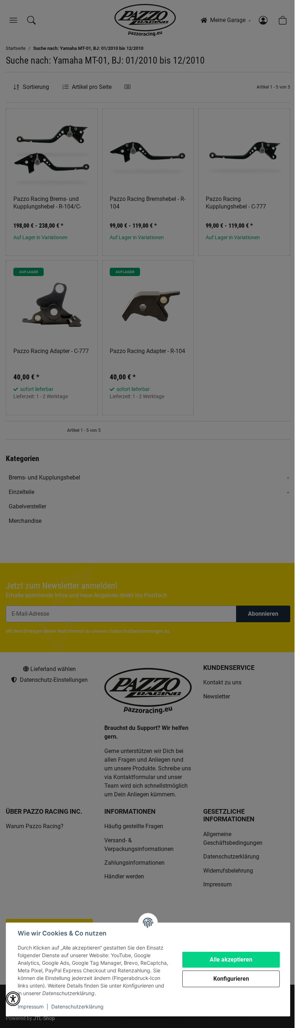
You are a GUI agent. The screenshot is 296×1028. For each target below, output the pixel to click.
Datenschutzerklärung (77, 1006)
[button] (13, 999)
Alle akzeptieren (231, 959)
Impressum (31, 1006)
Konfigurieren (231, 978)
